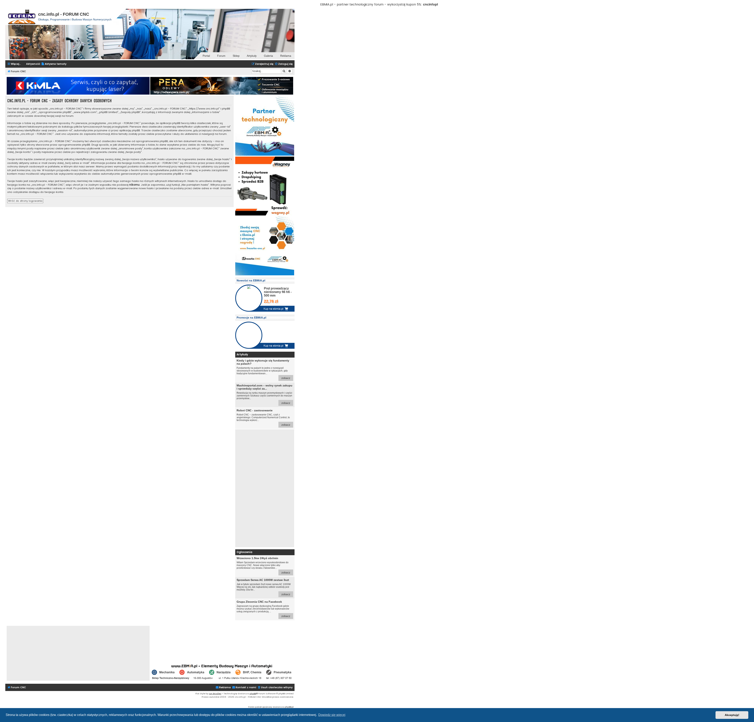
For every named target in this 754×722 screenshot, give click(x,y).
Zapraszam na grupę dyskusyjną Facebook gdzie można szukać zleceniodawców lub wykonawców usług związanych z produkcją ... (263, 609)
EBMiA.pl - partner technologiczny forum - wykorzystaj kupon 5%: (371, 4)
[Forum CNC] (21, 17)
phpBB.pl (289, 706)
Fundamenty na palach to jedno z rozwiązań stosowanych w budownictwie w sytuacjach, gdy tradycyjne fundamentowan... (263, 369)
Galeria (268, 55)
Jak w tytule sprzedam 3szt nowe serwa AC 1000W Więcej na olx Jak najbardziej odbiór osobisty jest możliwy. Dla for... (264, 587)
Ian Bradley (215, 693)
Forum (221, 55)
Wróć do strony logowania (25, 201)
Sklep (236, 55)
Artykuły (252, 55)
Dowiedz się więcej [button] (331, 715)
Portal (206, 55)
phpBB (253, 693)
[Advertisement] (264, 488)
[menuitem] (53, 64)
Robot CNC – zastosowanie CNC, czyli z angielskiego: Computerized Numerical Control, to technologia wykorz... (263, 417)
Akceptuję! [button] (732, 715)
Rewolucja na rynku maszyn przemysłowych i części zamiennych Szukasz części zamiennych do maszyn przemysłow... (264, 394)
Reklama (285, 55)
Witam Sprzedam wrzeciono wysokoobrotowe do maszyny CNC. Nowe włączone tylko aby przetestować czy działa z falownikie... (263, 565)
